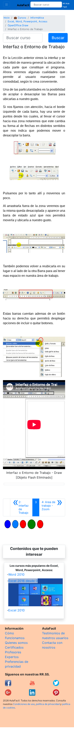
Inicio (7, 17)
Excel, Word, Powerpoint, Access (27, 21)
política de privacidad (48, 704)
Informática (37, 17)
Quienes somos (16, 643)
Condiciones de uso (24, 704)
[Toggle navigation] (6, 4)
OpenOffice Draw (18, 25)
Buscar (58, 37)
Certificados (14, 647)
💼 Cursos (20, 17)
